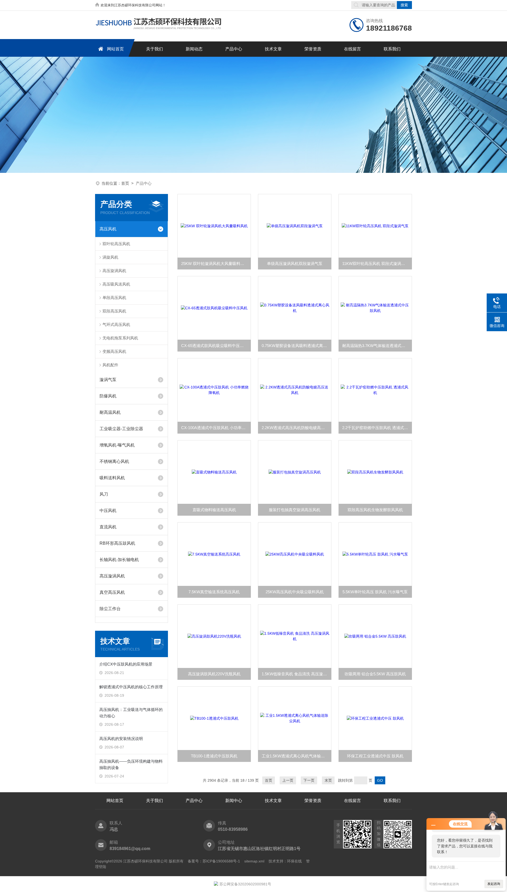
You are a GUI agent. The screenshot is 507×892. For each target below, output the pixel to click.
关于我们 (154, 49)
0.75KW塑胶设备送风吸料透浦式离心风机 (296, 345)
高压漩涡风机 (112, 576)
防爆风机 (108, 396)
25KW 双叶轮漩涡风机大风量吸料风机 (214, 263)
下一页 (308, 780)
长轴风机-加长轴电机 (119, 559)
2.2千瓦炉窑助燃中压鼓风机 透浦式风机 (377, 427)
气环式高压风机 (116, 324)
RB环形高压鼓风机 (117, 543)
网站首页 (115, 49)
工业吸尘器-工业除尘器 (121, 428)
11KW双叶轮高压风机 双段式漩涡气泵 (375, 263)
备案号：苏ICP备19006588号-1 (214, 861)
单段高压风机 (114, 297)
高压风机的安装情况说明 (121, 738)
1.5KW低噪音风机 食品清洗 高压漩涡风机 (296, 674)
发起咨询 (493, 884)
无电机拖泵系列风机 (120, 338)
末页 (328, 780)
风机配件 (110, 365)
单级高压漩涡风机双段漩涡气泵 (294, 263)
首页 (125, 183)
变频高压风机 (114, 351)
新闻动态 (194, 49)
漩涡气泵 (108, 379)
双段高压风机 (114, 311)
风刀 (104, 494)
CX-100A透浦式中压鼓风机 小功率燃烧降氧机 (216, 427)
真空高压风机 (112, 592)
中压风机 (108, 510)
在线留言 (352, 49)
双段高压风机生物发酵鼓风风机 (375, 509)
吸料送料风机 (112, 478)
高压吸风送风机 (116, 284)
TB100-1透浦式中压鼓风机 (214, 756)
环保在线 (294, 861)
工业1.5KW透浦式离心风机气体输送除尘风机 (296, 756)
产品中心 (233, 49)
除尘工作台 (110, 608)
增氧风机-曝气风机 (117, 445)
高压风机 (108, 229)
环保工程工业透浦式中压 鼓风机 (375, 756)
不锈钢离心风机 (114, 461)
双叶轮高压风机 (116, 243)
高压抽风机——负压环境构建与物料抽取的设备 (131, 764)
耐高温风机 (110, 412)
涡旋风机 (110, 257)
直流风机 (108, 527)
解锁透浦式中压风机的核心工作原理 (131, 687)
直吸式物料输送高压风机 (214, 509)
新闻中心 (233, 800)
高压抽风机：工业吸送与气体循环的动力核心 (131, 712)
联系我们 (392, 49)
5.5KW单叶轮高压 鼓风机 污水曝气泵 (375, 592)
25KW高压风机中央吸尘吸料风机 (295, 592)
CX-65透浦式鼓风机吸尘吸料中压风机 (214, 345)
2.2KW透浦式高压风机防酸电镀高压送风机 (296, 427)
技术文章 (273, 49)
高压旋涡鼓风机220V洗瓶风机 (214, 674)
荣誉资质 (312, 49)
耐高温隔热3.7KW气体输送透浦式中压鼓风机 (377, 345)
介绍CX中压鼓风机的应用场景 (125, 664)
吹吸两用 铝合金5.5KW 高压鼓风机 (375, 674)
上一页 (287, 780)
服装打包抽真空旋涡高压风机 (294, 509)
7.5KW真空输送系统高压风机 (214, 592)
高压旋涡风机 (114, 270)
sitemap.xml (254, 861)
